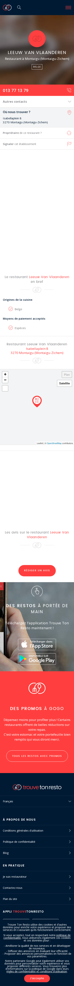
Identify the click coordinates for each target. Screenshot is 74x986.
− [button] (5, 380)
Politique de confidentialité (19, 841)
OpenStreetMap (54, 443)
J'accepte (37, 978)
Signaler (19, 144)
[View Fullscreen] (5, 388)
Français (8, 801)
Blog (6, 853)
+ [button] (5, 374)
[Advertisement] (37, 212)
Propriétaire (22, 133)
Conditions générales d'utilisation (23, 830)
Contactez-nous (12, 888)
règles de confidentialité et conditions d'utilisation (36, 971)
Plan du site (10, 899)
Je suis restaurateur (15, 876)
